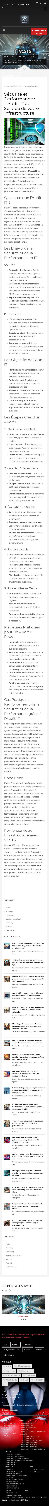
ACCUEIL (4, 1421)
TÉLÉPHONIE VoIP (11, 1493)
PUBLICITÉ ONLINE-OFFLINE (15, 1484)
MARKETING (9, 1467)
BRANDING (9, 1469)
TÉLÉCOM (8, 1490)
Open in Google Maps (11, 1410)
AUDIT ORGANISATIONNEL (29, 1423)
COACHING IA (10, 1464)
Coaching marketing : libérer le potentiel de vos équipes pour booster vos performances (27, 1123)
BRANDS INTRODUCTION (14, 1471)
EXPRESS (39, 31)
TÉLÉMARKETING (11, 1486)
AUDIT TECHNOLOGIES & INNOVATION (33, 1431)
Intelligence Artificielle (14, 919)
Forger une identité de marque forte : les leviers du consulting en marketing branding (27, 1206)
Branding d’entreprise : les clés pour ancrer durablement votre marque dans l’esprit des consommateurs (28, 1156)
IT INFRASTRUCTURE (38, 1469)
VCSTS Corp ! (24, 1500)
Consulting (10, 915)
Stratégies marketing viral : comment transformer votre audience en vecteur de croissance (28, 1173)
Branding (9, 911)
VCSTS (20, 1497)
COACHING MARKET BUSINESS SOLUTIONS (19, 1460)
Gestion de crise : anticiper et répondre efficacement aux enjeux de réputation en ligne (28, 962)
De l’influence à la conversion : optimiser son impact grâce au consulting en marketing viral (27, 1222)
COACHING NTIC (11, 1462)
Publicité (9, 926)
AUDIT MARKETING (27, 1425)
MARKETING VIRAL (12, 1482)
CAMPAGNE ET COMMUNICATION (16, 1475)
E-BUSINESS (10, 1477)
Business (24, 1366)
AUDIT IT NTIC (25, 1429)
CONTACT (6, 1436)
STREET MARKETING (12, 1488)
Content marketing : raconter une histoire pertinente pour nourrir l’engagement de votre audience (28, 978)
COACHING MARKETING (13, 1454)
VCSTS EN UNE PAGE (9, 1423)
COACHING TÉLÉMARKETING (15, 1456)
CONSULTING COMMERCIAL (29, 1445)
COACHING (8, 1451)
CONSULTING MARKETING (29, 1443)
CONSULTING (23, 1434)
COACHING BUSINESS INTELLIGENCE (17, 1458)
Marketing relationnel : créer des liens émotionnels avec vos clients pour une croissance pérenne (26, 1026)
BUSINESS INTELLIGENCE (14, 1473)
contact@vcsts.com (13, 1397)
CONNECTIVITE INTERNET (14, 1495)
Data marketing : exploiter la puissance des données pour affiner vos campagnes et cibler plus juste (28, 1090)
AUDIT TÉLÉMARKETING (28, 1427)
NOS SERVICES (7, 1429)
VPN (6, 1384)
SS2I (25, 1379)
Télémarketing (11, 930)
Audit (36, 86)
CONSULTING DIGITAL (28, 1438)
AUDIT (21, 1421)
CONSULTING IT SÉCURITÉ (29, 1447)
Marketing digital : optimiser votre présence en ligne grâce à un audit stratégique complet (25, 1139)
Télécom (38, 1379)
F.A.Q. (5, 1431)
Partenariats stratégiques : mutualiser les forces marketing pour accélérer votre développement (28, 945)
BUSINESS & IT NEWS (9, 1433)
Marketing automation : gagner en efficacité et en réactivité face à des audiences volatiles (25, 1073)
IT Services (30, 1375)
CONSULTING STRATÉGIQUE (30, 1436)
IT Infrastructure (12, 1375)
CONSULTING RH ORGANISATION (31, 1441)
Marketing (9, 923)
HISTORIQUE (7, 1427)
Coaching (10, 1371)
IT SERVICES (35, 1471)
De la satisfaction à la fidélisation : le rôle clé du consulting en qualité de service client (27, 1189)
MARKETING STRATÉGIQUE (14, 1480)
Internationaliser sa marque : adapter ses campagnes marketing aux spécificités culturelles (28, 1009)
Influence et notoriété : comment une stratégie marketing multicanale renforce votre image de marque (28, 1057)
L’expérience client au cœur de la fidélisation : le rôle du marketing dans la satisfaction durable (27, 1106)
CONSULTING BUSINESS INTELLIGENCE (33, 1449)
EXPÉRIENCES (7, 1425)
